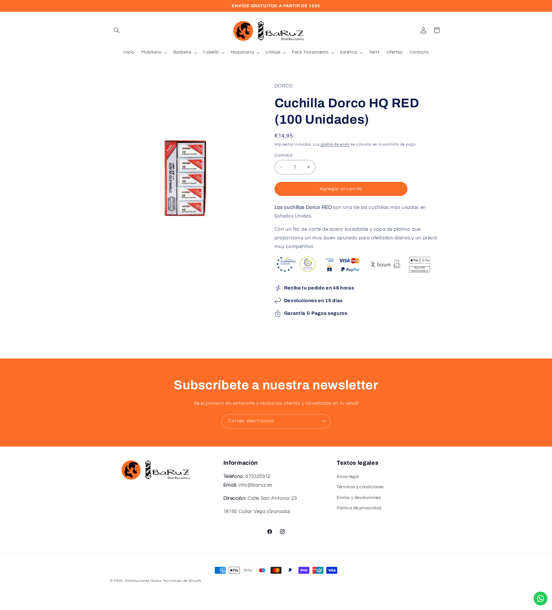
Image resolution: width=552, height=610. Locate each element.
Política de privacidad (359, 508)
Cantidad (283, 155)
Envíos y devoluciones (359, 497)
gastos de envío (335, 144)
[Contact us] (540, 598)
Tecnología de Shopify (182, 580)
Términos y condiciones (360, 487)
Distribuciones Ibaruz (143, 580)
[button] (116, 30)
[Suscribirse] (323, 421)
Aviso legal (348, 476)
